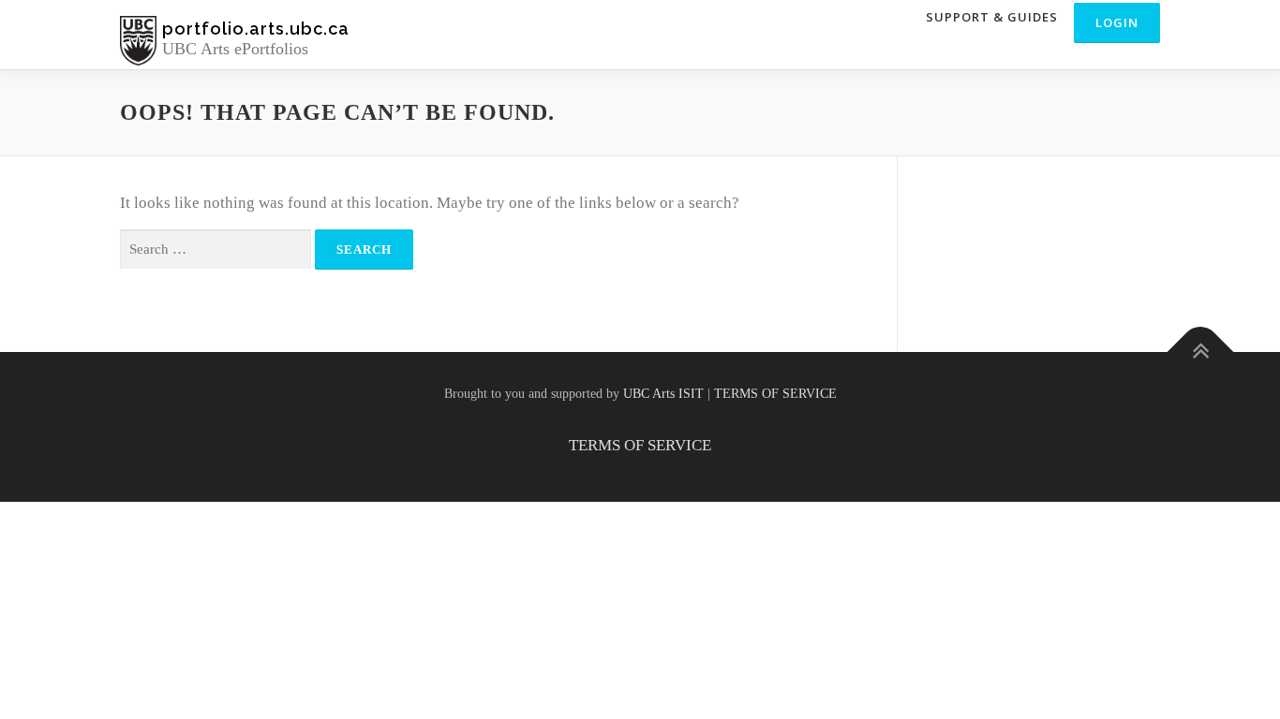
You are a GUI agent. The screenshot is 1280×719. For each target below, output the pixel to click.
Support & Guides (992, 16)
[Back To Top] (1201, 352)
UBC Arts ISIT (663, 394)
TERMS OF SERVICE (775, 394)
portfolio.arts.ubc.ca (256, 28)
